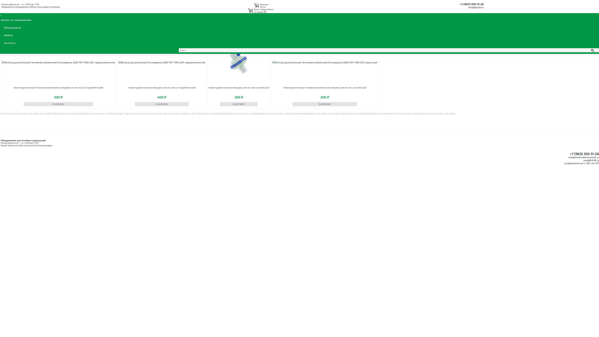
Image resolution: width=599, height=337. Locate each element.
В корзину (58, 104)
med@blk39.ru (476, 7)
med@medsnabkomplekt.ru (583, 157)
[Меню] (0, 15)
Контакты (9, 42)
